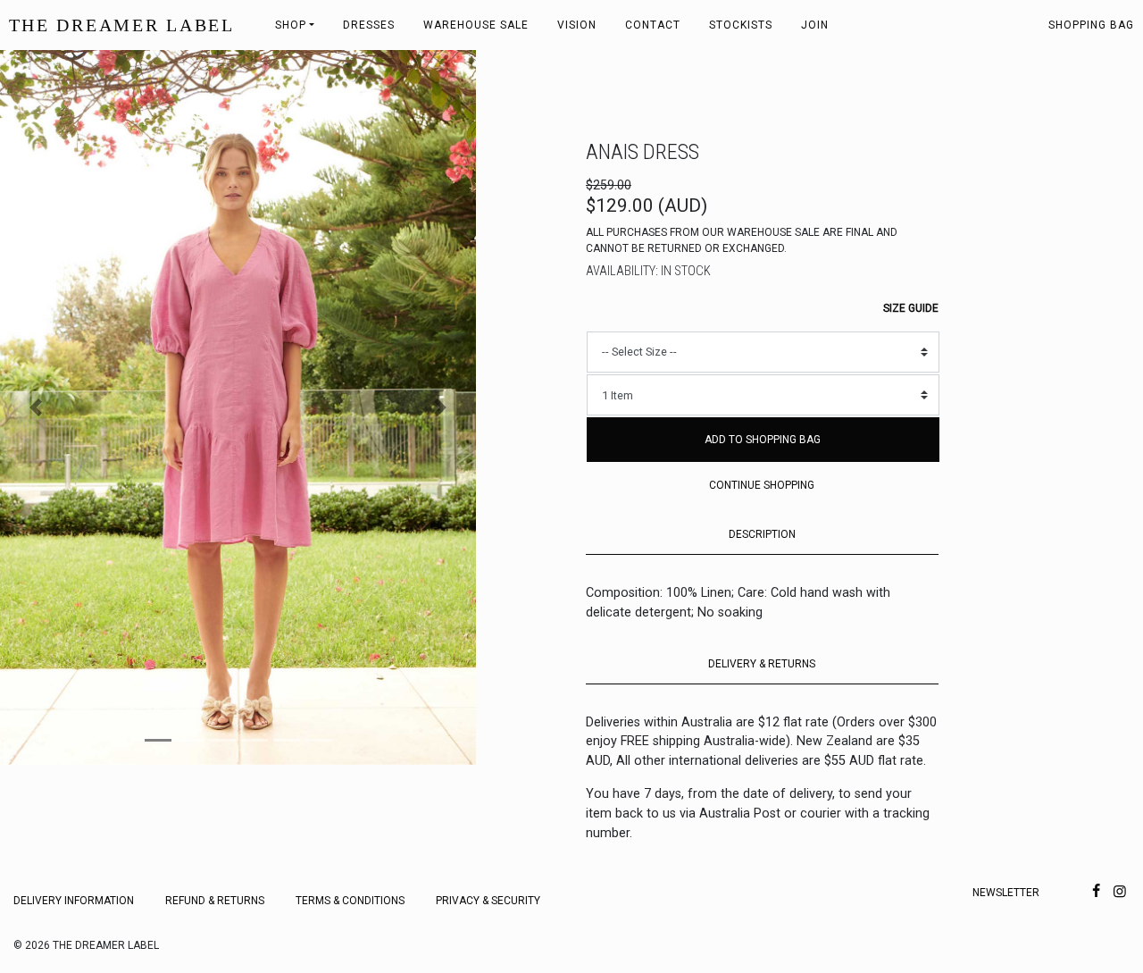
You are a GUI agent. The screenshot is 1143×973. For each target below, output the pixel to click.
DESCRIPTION (762, 534)
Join (815, 25)
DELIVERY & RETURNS (761, 664)
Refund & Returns (214, 900)
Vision (577, 25)
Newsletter (1005, 892)
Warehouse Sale (476, 25)
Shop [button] (290, 25)
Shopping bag (1091, 25)
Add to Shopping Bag (763, 439)
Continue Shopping (761, 485)
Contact (652, 25)
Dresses (369, 25)
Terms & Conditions (350, 900)
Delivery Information (73, 900)
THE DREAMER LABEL (122, 25)
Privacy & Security (488, 900)
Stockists (740, 25)
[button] (35, 407)
